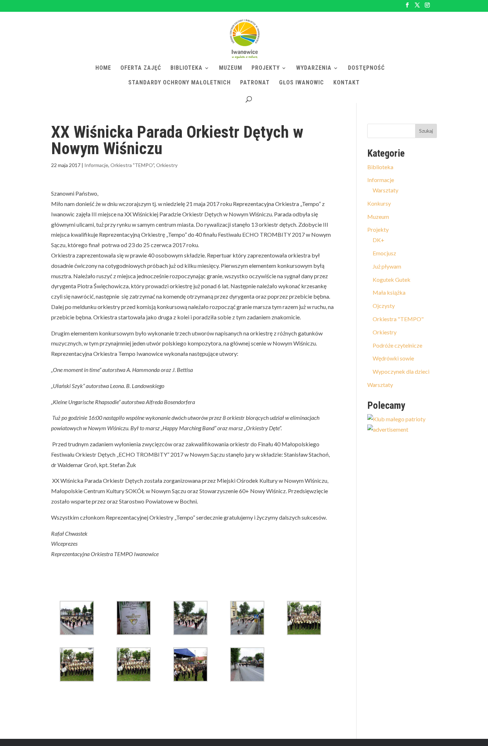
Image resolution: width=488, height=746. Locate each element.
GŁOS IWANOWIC (301, 83)
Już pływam (387, 266)
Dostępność (366, 68)
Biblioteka (186, 68)
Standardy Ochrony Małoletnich (179, 83)
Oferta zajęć (140, 68)
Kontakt (346, 83)
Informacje (96, 165)
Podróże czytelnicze (397, 345)
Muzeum (230, 68)
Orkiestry (167, 165)
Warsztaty (385, 190)
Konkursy (379, 203)
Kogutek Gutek (391, 279)
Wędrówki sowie (393, 358)
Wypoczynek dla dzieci (401, 371)
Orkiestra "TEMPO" (132, 165)
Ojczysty (384, 305)
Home (103, 68)
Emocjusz (384, 253)
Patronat (255, 83)
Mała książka (389, 292)
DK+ (378, 239)
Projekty (266, 68)
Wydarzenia (314, 68)
